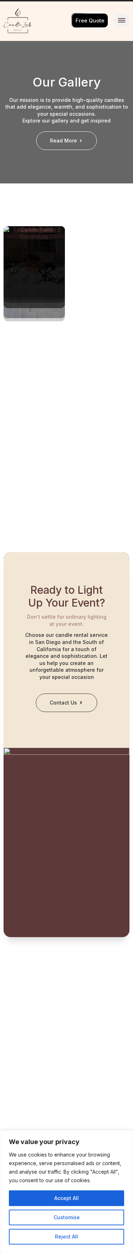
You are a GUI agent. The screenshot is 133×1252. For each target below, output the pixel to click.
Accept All (66, 1198)
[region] (66, 1191)
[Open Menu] (121, 20)
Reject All (66, 1236)
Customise (67, 1217)
